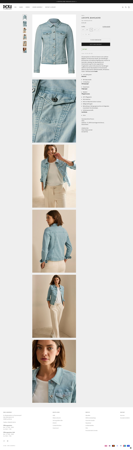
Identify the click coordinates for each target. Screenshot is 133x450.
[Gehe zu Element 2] (25, 24)
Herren (28, 7)
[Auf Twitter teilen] (87, 53)
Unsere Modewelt (37, 7)
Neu (15, 7)
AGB (54, 415)
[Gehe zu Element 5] (25, 43)
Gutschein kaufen (90, 420)
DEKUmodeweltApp (91, 418)
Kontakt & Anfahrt (50, 7)
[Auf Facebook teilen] (86, 53)
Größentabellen (90, 425)
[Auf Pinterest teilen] (89, 53)
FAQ (87, 428)
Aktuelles (88, 415)
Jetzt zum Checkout (96, 44)
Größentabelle (106, 26)
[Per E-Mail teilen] (91, 53)
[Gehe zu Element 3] (25, 30)
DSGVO (55, 423)
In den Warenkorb (95, 40)
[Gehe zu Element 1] (25, 17)
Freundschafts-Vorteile (91, 430)
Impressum (56, 428)
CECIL (83, 15)
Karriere (122, 415)
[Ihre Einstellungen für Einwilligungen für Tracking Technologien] (131, 448)
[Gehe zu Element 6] (25, 50)
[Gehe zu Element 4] (25, 37)
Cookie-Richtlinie (57, 425)
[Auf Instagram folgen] (7, 441)
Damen (21, 7)
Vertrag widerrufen (58, 420)
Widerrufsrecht (57, 418)
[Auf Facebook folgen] (4, 441)
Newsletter (88, 423)
